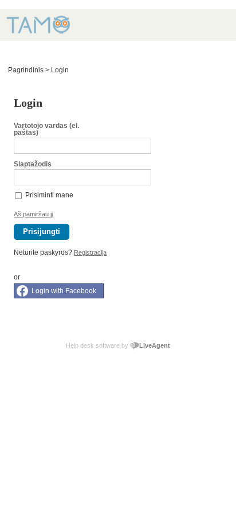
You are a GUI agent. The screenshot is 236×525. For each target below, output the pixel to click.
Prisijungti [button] (41, 231)
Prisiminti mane (49, 195)
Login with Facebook (64, 291)
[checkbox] (19, 195)
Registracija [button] (90, 252)
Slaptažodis (33, 164)
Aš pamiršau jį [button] (33, 214)
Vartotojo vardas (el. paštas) (46, 129)
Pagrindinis (26, 70)
